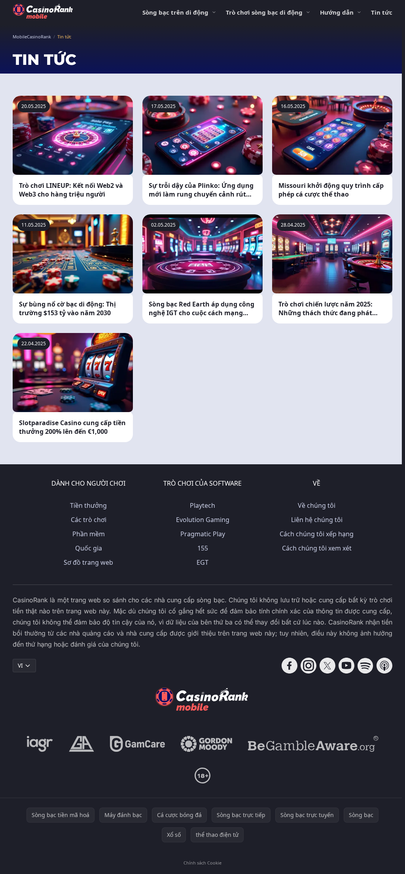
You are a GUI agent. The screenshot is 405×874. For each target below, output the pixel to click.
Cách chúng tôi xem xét (317, 548)
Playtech (202, 505)
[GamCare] (137, 744)
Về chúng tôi (316, 505)
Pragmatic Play (202, 534)
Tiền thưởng (88, 505)
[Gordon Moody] (206, 744)
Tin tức (381, 12)
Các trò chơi (88, 519)
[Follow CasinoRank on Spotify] (365, 665)
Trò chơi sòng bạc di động (264, 12)
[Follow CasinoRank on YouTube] (346, 665)
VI (20, 665)
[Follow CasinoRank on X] (327, 665)
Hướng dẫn (337, 12)
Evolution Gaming (202, 519)
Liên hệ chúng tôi (317, 519)
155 (202, 548)
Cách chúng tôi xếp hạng (317, 534)
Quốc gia (88, 548)
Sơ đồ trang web (88, 562)
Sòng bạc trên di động (175, 12)
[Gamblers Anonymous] (81, 744)
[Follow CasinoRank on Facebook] (289, 665)
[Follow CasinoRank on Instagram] (308, 665)
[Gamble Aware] (313, 744)
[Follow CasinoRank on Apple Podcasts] (384, 665)
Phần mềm (88, 534)
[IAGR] (40, 744)
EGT (202, 562)
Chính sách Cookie (202, 863)
